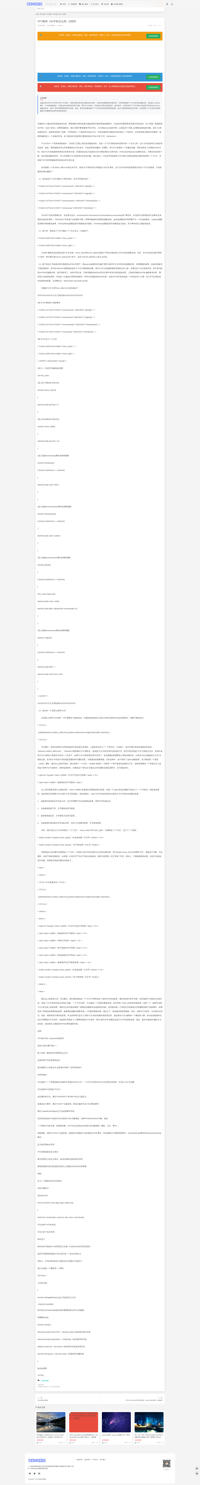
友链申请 (79, 1459)
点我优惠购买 (153, 36)
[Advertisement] (100, 56)
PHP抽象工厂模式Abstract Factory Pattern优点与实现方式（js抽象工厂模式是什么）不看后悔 (50, 1437)
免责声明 (87, 1459)
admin (60, 25)
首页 (38, 14)
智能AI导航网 (42, 1479)
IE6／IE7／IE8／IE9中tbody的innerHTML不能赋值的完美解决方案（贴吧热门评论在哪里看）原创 (149, 1437)
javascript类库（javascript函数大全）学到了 (116, 1435)
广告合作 (95, 1459)
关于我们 (103, 1459)
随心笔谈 (42, 14)
